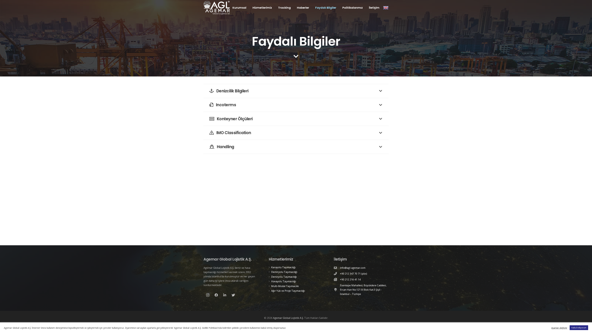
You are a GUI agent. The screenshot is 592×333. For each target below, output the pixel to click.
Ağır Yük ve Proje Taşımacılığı (288, 290)
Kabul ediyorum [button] (578, 327)
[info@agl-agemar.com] (337, 267)
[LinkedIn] (224, 295)
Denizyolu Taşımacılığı (284, 276)
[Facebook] (216, 295)
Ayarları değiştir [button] (559, 327)
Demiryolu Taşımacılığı (284, 272)
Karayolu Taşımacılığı (283, 267)
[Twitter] (233, 295)
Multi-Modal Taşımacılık (285, 286)
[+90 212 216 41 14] (337, 279)
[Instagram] (208, 295)
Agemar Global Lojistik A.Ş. (288, 318)
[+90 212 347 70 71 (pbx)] (337, 273)
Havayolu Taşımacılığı (283, 281)
